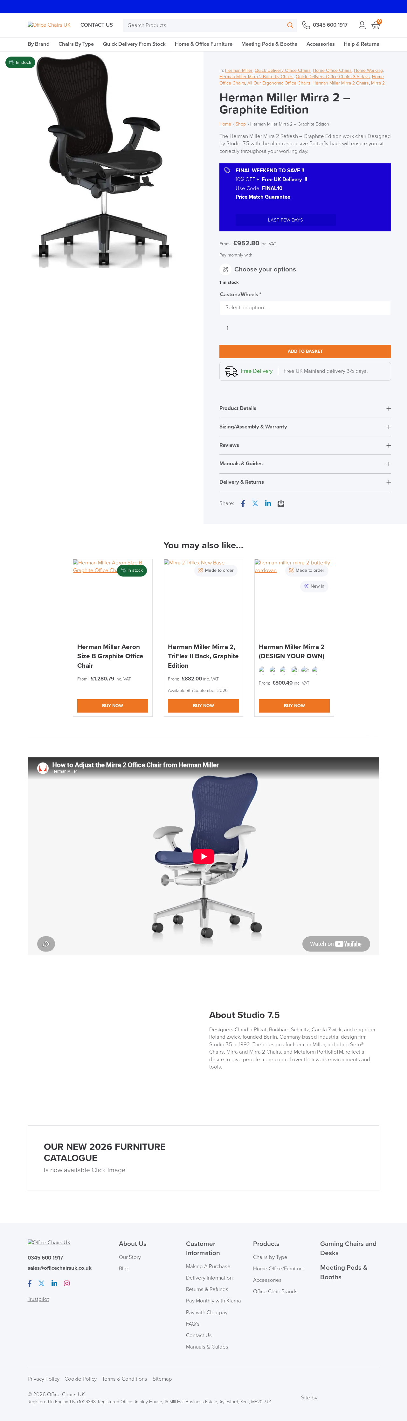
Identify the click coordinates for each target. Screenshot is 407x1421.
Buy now (112, 705)
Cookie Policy (81, 1379)
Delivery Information (209, 1278)
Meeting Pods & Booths (269, 44)
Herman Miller (238, 70)
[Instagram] (67, 1284)
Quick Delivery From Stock (134, 44)
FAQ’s (193, 1324)
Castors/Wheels (240, 294)
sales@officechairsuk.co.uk (60, 1268)
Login (362, 25)
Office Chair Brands (275, 1291)
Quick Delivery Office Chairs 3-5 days (333, 76)
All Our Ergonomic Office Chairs (278, 83)
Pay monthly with (235, 255)
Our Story (130, 1257)
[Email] (281, 504)
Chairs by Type (270, 1257)
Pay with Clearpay (207, 1312)
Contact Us (96, 25)
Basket (375, 25)
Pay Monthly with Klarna (213, 1301)
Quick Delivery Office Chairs (283, 70)
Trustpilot (38, 1299)
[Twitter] (255, 504)
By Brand (39, 44)
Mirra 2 (378, 83)
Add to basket (305, 351)
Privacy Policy (43, 1379)
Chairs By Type (76, 44)
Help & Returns (361, 44)
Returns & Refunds (207, 1289)
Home (225, 124)
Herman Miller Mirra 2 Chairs (341, 83)
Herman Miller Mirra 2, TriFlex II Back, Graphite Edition (203, 656)
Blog (124, 1269)
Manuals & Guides (207, 1347)
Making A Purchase (208, 1266)
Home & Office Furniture (203, 44)
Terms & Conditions (124, 1379)
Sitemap (162, 1379)
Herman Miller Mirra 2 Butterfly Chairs (256, 76)
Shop (241, 124)
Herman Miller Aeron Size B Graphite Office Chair (110, 656)
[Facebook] (243, 504)
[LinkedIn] (268, 504)
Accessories (321, 44)
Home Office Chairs (332, 70)
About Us (133, 1244)
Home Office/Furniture (279, 1269)
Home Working (368, 70)
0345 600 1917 (330, 25)
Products (266, 1244)
